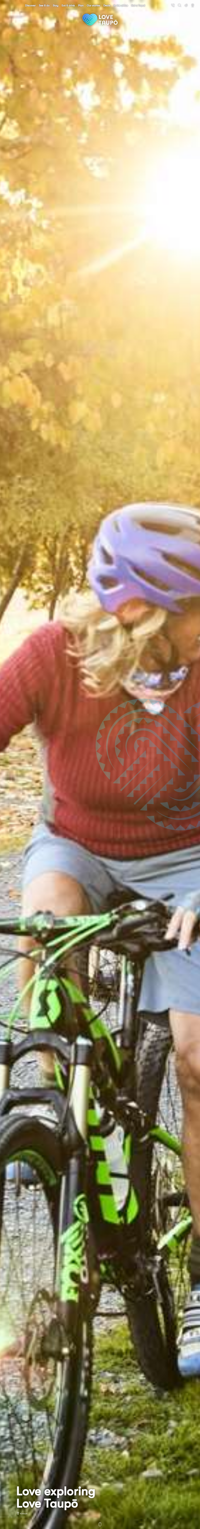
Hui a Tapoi (138, 5)
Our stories (93, 5)
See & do (44, 5)
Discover (30, 5)
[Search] (179, 5)
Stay (55, 5)
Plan (81, 5)
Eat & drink (68, 5)
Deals (106, 5)
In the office (121, 5)
